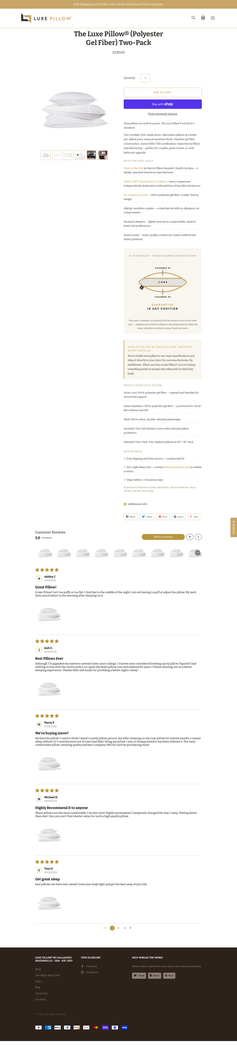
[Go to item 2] (64, 552)
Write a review (163, 536)
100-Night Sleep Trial (47, 975)
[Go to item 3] (82, 552)
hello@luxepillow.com (177, 467)
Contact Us (41, 993)
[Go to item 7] (157, 552)
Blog (37, 987)
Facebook (91, 966)
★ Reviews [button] (233, 527)
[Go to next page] (131, 928)
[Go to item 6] (139, 552)
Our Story (40, 999)
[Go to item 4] (101, 552)
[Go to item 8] (176, 552)
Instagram (92, 972)
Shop (38, 969)
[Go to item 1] (45, 552)
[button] (49, 614)
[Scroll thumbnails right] (197, 553)
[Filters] (189, 537)
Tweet (141, 975)
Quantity (129, 78)
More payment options (162, 113)
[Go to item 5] (120, 552)
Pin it (171, 975)
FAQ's (38, 981)
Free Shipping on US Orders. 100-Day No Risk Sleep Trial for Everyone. (118, 4)
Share (156, 975)
